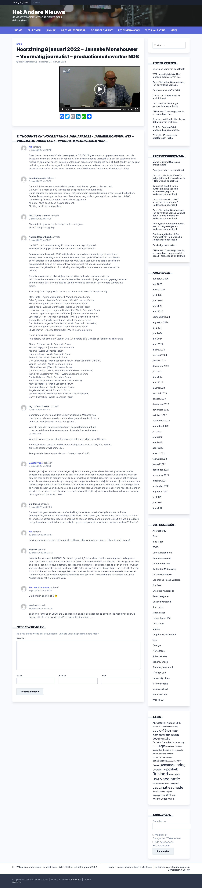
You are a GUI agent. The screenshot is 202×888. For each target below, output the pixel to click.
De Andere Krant (102, 30)
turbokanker (174, 774)
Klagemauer (159, 612)
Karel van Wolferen (166, 754)
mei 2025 (157, 306)
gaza (168, 746)
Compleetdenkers (162, 558)
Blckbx (51, 30)
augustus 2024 (161, 322)
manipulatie (171, 761)
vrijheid (169, 792)
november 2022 (161, 409)
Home (18, 30)
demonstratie (162, 735)
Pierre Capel (159, 650)
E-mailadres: (160, 821)
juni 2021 (157, 502)
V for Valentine (155, 30)
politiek (172, 769)
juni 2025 (157, 300)
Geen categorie (160, 596)
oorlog (180, 764)
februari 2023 (160, 393)
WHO (174, 795)
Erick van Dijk (179, 742)
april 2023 (158, 382)
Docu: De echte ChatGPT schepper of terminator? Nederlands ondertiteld (166, 202)
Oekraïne (167, 765)
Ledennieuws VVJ (129, 30)
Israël (155, 753)
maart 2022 (159, 453)
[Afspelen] (62, 109)
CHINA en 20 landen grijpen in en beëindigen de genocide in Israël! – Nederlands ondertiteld (169, 253)
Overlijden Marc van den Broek (168, 170)
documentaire (162, 738)
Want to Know (160, 694)
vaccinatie (170, 778)
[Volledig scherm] (136, 109)
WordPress (76, 879)
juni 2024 (157, 333)
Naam (19, 675)
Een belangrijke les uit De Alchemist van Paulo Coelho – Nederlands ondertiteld (168, 237)
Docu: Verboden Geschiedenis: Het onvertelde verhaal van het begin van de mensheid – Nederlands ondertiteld (169, 214)
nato (179, 760)
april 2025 (158, 311)
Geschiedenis (176, 746)
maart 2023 (159, 387)
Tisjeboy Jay (159, 672)
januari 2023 (159, 398)
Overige (157, 645)
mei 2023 (157, 376)
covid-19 (160, 730)
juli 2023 (157, 371)
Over (155, 640)
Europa (161, 746)
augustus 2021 (160, 491)
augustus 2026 (161, 278)
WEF (168, 795)
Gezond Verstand (162, 601)
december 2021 (161, 469)
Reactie (21, 638)
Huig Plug (167, 750)
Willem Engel (160, 798)
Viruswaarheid (160, 689)
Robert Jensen (160, 661)
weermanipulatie (159, 795)
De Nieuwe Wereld (162, 574)
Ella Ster (157, 585)
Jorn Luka (158, 607)
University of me (161, 678)
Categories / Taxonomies (167, 838)
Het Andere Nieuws (38, 12)
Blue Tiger (34, 30)
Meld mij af (160, 834)
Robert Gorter (160, 656)
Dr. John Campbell (162, 742)
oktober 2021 (160, 480)
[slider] (96, 109)
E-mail (62, 675)
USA (156, 779)
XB (30, 146)
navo (156, 765)
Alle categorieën (163, 841)
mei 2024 (157, 338)
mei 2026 (157, 284)
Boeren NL (157, 727)
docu (175, 735)
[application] (99, 89)
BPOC (19, 44)
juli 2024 (157, 327)
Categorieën (163, 845)
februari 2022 (160, 458)
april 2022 (158, 447)
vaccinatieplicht (172, 783)
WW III (171, 798)
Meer (174, 30)
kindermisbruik (159, 757)
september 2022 (161, 420)
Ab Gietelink (159, 722)
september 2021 (161, 486)
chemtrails (166, 727)
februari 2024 (160, 355)
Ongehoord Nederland (164, 634)
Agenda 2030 (174, 723)
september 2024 (161, 316)
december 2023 (161, 366)
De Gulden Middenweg (164, 569)
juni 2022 (157, 437)
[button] (99, 89)
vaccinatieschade (168, 787)
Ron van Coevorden (39, 587)
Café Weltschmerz (73, 30)
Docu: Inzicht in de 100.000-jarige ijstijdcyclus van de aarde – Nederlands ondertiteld (169, 178)
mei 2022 (157, 442)
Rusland (160, 773)
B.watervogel (36, 462)
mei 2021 (157, 507)
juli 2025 (157, 295)
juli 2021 (157, 497)
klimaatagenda (160, 761)
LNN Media (158, 623)
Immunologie (177, 750)
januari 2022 (159, 464)
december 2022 (161, 404)
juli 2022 (157, 431)
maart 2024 (159, 349)
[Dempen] (132, 109)
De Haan (172, 730)
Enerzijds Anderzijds (163, 590)
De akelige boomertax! (164, 245)
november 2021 (161, 475)
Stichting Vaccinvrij (163, 667)
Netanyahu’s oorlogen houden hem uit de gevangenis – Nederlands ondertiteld (168, 226)
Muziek (156, 629)
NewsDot (16, 882)
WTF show (158, 700)
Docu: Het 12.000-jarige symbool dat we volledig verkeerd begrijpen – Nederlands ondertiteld (165, 190)
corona (174, 726)
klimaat (169, 757)
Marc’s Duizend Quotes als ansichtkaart (166, 163)
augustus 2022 (161, 426)
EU (154, 746)
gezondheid (158, 750)
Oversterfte (159, 769)
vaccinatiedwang (158, 783)
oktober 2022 (160, 415)
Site (104, 675)
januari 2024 (159, 360)
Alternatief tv (159, 530)
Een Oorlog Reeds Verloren (167, 579)
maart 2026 (159, 289)
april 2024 (158, 344)
